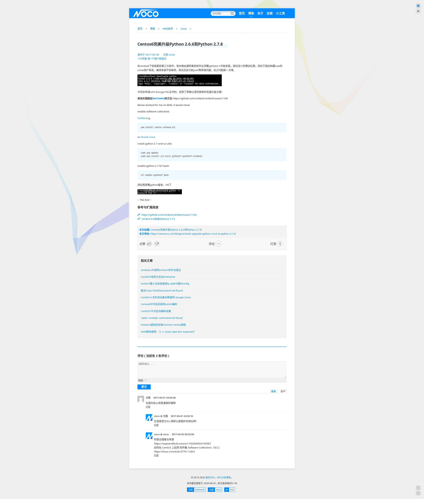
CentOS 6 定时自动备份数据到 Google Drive (166, 297)
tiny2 (215, 489)
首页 (242, 13)
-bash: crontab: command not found (162, 317)
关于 (260, 13)
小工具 (280, 13)
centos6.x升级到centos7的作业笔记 (161, 270)
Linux (184, 28)
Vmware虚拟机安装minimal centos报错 (163, 324)
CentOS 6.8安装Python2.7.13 (158, 218)
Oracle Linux (148, 137)
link (230, 489)
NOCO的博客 (224, 477)
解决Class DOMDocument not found (162, 290)
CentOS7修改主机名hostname (158, 276)
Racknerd (196, 489)
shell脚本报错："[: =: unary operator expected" (168, 331)
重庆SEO (145, 13)
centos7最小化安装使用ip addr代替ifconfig (165, 283)
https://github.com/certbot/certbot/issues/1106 (169, 214)
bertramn (158, 98)
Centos (141, 118)
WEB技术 (168, 28)
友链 (270, 13)
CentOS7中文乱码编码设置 (156, 311)
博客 (251, 13)
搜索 (232, 13)
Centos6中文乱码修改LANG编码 (159, 304)
